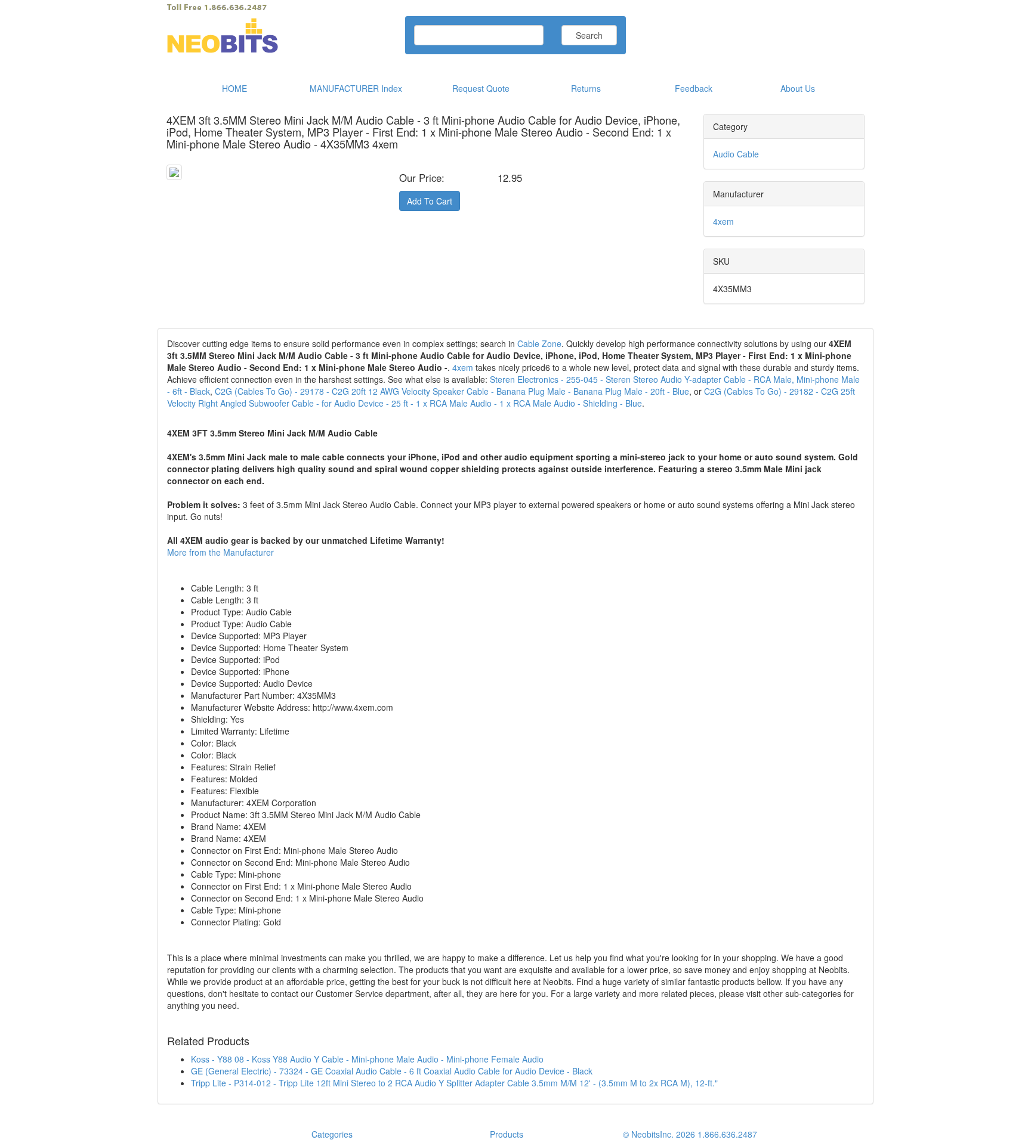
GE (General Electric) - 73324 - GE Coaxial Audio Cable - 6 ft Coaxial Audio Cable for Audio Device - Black (391, 1071)
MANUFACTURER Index (356, 88)
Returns (586, 88)
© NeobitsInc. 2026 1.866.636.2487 (690, 1134)
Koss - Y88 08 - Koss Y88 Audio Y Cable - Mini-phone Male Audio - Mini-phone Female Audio (367, 1059)
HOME (234, 88)
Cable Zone (539, 343)
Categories (332, 1134)
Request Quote (481, 88)
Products (506, 1134)
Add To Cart (429, 201)
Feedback (693, 88)
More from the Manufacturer (220, 552)
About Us (797, 88)
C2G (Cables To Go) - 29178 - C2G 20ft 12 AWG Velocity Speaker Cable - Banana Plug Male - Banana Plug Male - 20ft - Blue (452, 391)
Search (589, 35)
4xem (723, 221)
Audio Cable (736, 154)
